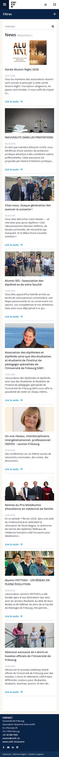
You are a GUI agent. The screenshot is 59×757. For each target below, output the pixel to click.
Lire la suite (12, 101)
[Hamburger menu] (4, 4)
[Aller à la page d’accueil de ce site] (13, 4)
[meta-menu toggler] (54, 4)
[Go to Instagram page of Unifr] (17, 747)
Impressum (6, 754)
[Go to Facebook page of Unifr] (3, 747)
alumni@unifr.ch (11, 738)
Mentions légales (20, 754)
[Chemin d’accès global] (45, 4)
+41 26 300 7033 (10, 734)
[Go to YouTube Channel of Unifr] (8, 747)
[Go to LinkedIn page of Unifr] (13, 747)
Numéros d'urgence (36, 754)
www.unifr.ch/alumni (13, 741)
